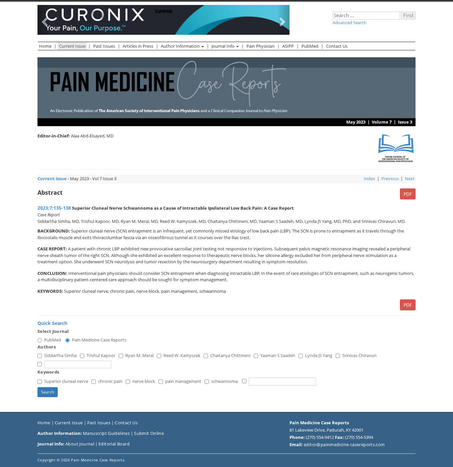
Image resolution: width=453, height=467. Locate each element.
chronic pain (110, 381)
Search (47, 392)
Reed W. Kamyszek (181, 355)
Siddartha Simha (60, 355)
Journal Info (223, 46)
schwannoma (224, 381)
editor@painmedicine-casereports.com (344, 444)
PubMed (309, 46)
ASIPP (288, 46)
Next (410, 179)
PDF (408, 194)
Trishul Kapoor (101, 355)
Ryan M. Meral (139, 355)
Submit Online (149, 433)
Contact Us (337, 46)
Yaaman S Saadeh (277, 355)
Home (45, 46)
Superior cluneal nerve (66, 381)
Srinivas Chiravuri (359, 355)
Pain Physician (260, 46)
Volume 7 (382, 122)
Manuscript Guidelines (106, 433)
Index (369, 179)
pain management (183, 381)
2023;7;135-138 (54, 208)
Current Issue (72, 46)
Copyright (46, 459)
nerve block (143, 381)
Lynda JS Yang (318, 355)
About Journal (79, 444)
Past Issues (104, 46)
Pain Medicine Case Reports (99, 340)
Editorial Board (114, 444)
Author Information (181, 46)
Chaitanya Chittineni (230, 355)
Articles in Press (138, 46)
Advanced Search (349, 23)
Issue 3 (405, 122)
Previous (390, 179)
